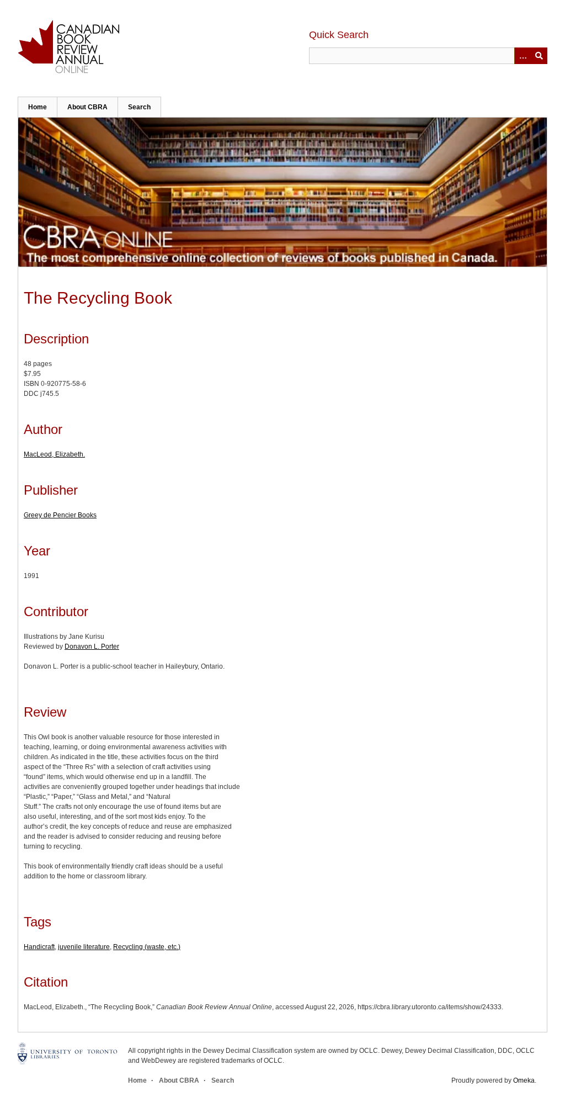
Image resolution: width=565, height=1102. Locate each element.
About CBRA (87, 107)
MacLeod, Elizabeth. (54, 454)
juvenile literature (84, 947)
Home (37, 107)
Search (139, 107)
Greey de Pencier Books (60, 515)
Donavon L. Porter (92, 646)
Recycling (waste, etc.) (146, 947)
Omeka (524, 1080)
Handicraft (39, 947)
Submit (539, 55)
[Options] (522, 55)
